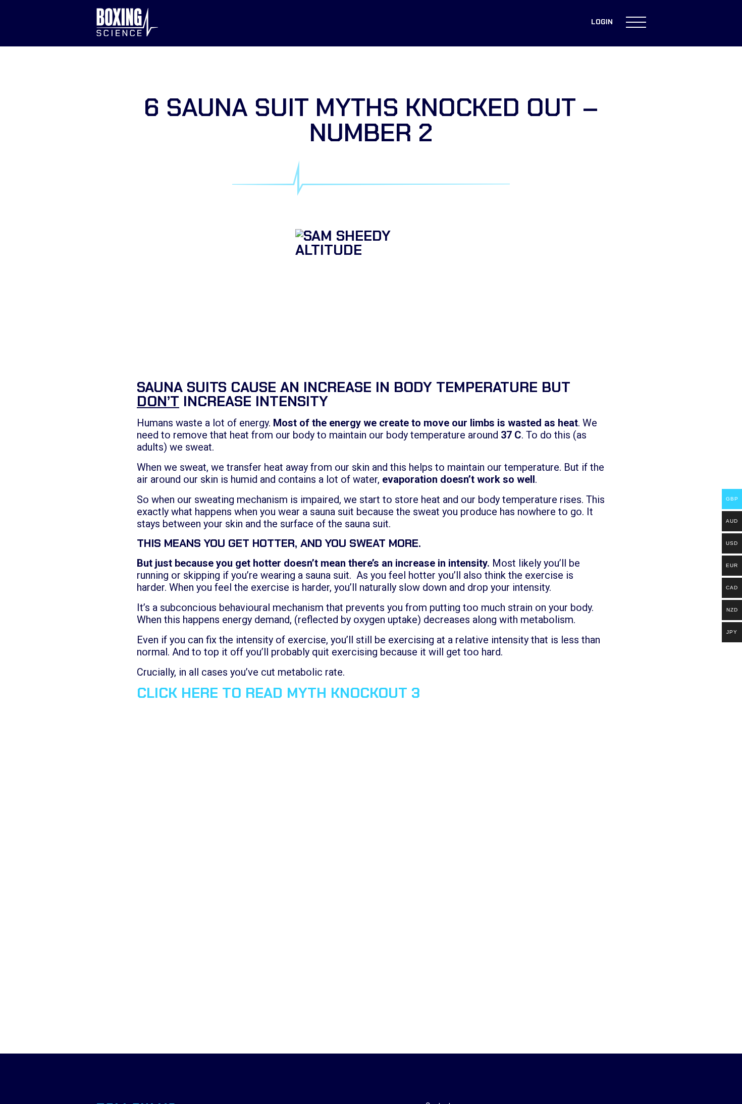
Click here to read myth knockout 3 (278, 693)
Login (602, 21)
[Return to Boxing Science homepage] (127, 23)
